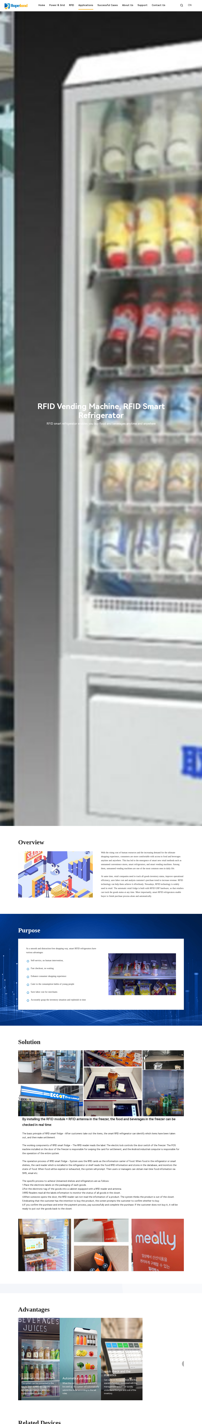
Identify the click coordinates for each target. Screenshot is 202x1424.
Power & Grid (57, 5)
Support (143, 5)
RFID (71, 5)
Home (42, 5)
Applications (85, 5)
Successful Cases (108, 5)
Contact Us (158, 5)
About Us (127, 5)
